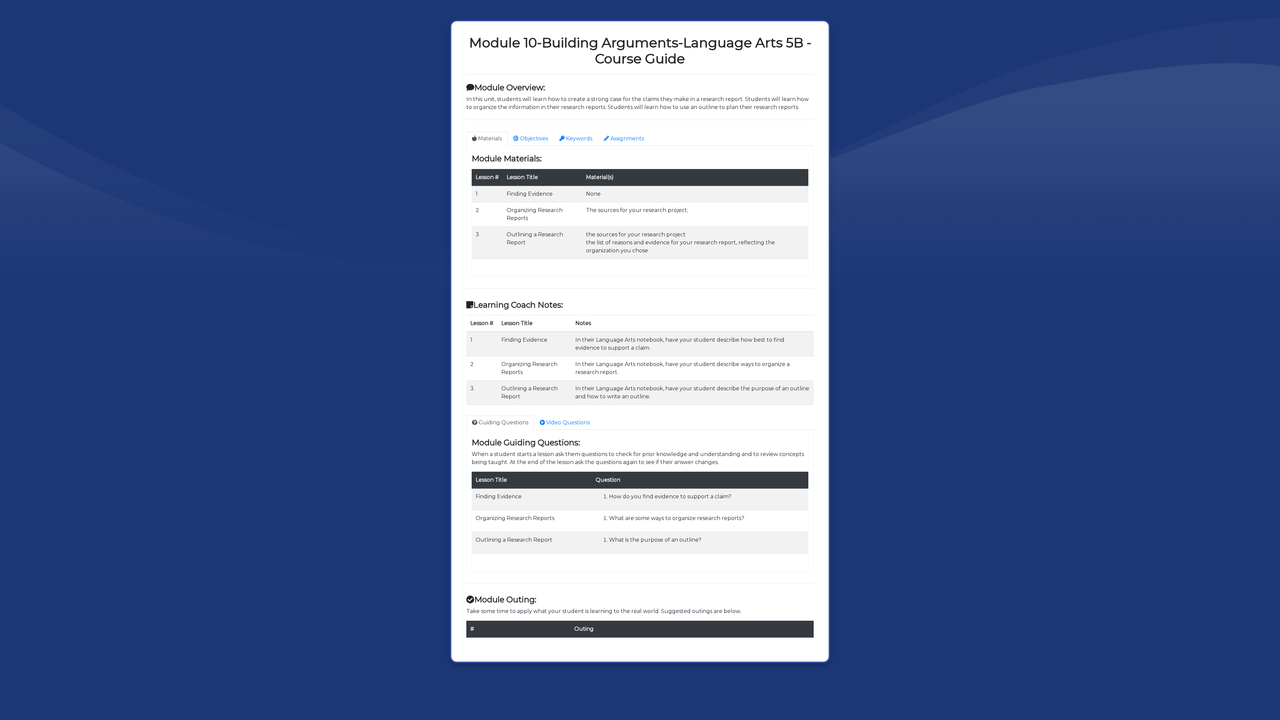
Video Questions (567, 422)
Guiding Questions (502, 422)
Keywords (578, 138)
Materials (489, 138)
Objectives (533, 138)
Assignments (626, 138)
